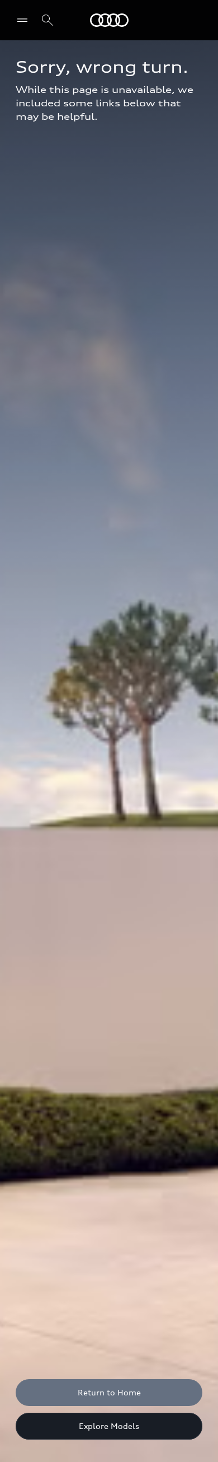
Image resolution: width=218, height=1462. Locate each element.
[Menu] (25, 20)
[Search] (47, 20)
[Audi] (109, 20)
